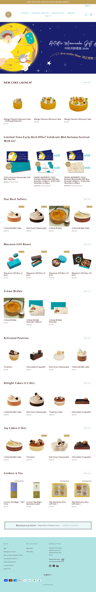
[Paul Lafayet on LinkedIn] (57, 566)
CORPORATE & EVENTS (58, 13)
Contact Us (7, 569)
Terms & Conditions (10, 562)
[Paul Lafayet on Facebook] (54, 566)
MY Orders (29, 548)
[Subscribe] (63, 559)
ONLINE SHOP (25, 13)
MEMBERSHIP (71, 13)
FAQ (5, 548)
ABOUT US (48, 16)
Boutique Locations (10, 551)
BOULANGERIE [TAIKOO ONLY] (40, 13)
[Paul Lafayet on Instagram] (50, 566)
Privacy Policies (9, 565)
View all (87, 82)
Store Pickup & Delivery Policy (13, 555)
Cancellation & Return (11, 558)
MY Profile (29, 551)
